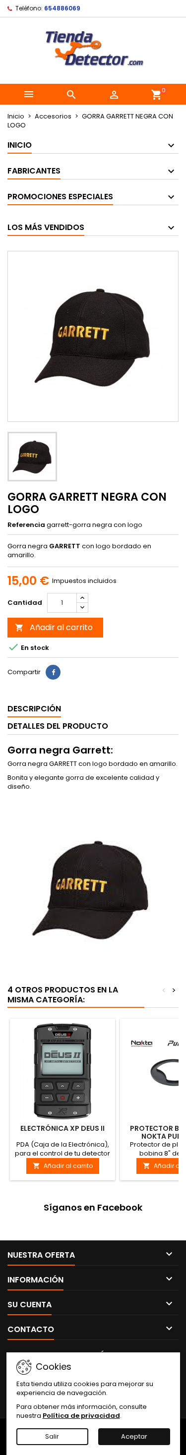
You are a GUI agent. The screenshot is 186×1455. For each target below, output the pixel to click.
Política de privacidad (81, 1415)
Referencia (26, 525)
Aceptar (134, 1436)
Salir (52, 1436)
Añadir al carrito (54, 627)
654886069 (62, 8)
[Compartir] (53, 672)
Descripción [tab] (34, 708)
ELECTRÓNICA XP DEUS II (62, 1128)
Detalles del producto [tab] (57, 726)
